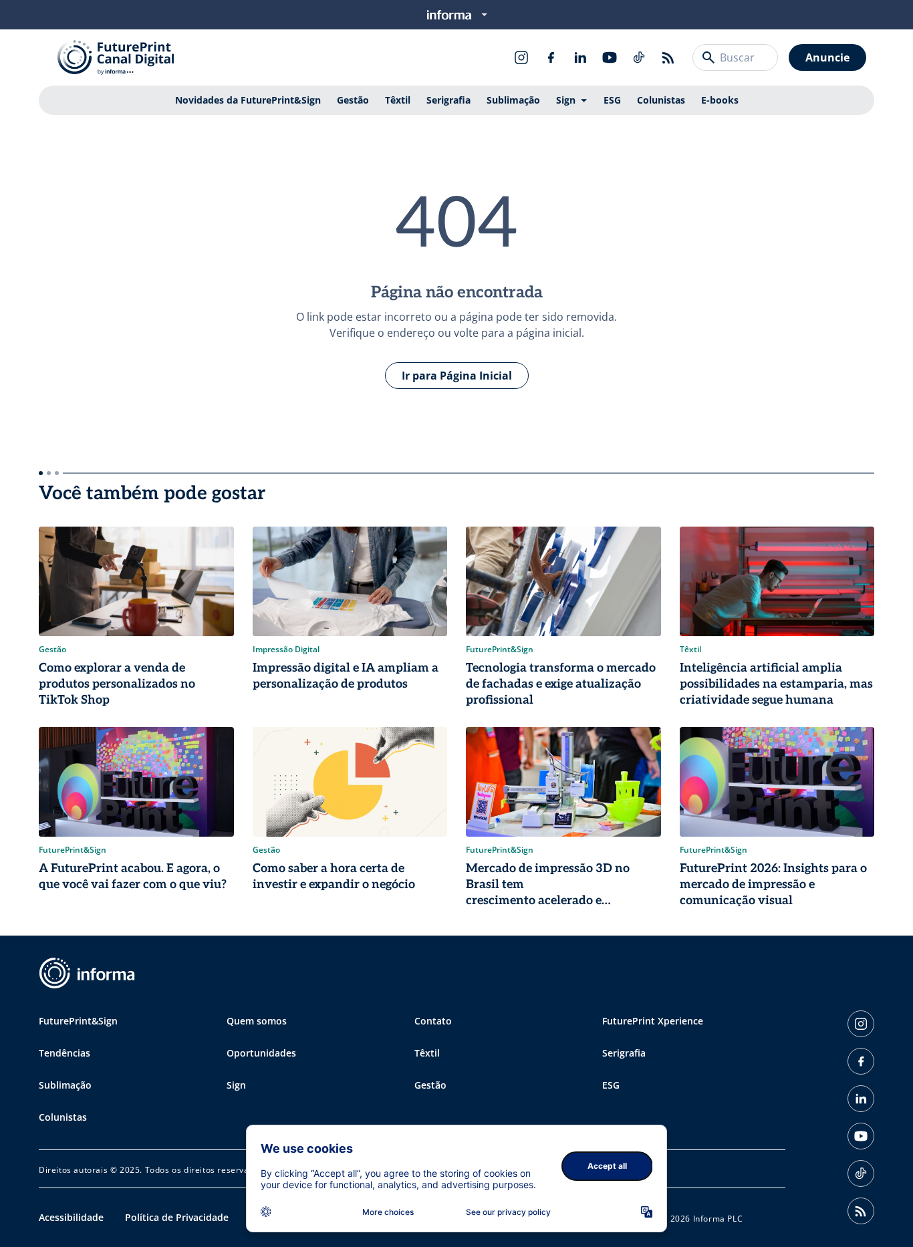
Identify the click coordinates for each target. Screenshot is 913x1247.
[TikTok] (639, 57)
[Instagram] (521, 57)
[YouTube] (609, 57)
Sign (565, 100)
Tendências (64, 1053)
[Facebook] (550, 57)
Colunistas (661, 100)
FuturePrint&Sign (78, 1020)
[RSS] (668, 57)
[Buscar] (708, 57)
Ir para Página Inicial (457, 375)
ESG (612, 100)
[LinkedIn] (580, 57)
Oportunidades (261, 1053)
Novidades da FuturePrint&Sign (248, 100)
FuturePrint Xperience (652, 1020)
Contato (433, 1020)
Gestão (353, 100)
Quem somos (257, 1020)
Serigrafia (448, 100)
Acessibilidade (71, 1217)
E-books (720, 100)
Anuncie (827, 57)
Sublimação (513, 100)
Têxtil (397, 100)
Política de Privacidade (177, 1217)
